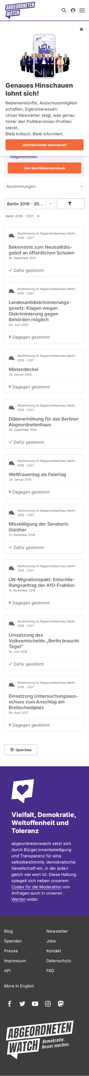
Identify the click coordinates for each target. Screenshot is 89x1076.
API (7, 970)
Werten (18, 899)
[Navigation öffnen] (82, 10)
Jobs (51, 941)
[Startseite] (20, 10)
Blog (8, 931)
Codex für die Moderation (36, 886)
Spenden (13, 941)
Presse (11, 950)
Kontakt (53, 950)
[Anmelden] (73, 10)
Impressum (15, 960)
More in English (19, 986)
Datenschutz (58, 960)
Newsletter (57, 931)
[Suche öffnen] (64, 10)
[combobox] (29, 203)
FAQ (50, 970)
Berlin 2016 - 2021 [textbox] (25, 203)
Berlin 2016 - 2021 (20, 216)
